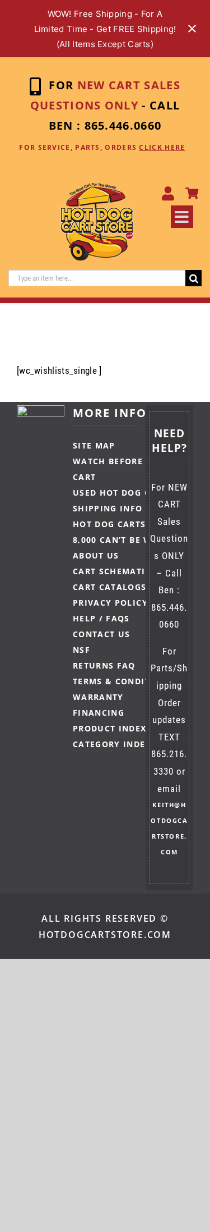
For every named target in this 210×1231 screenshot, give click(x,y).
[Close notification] (192, 28)
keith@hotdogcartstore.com (169, 828)
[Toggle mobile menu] (182, 216)
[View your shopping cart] (192, 194)
